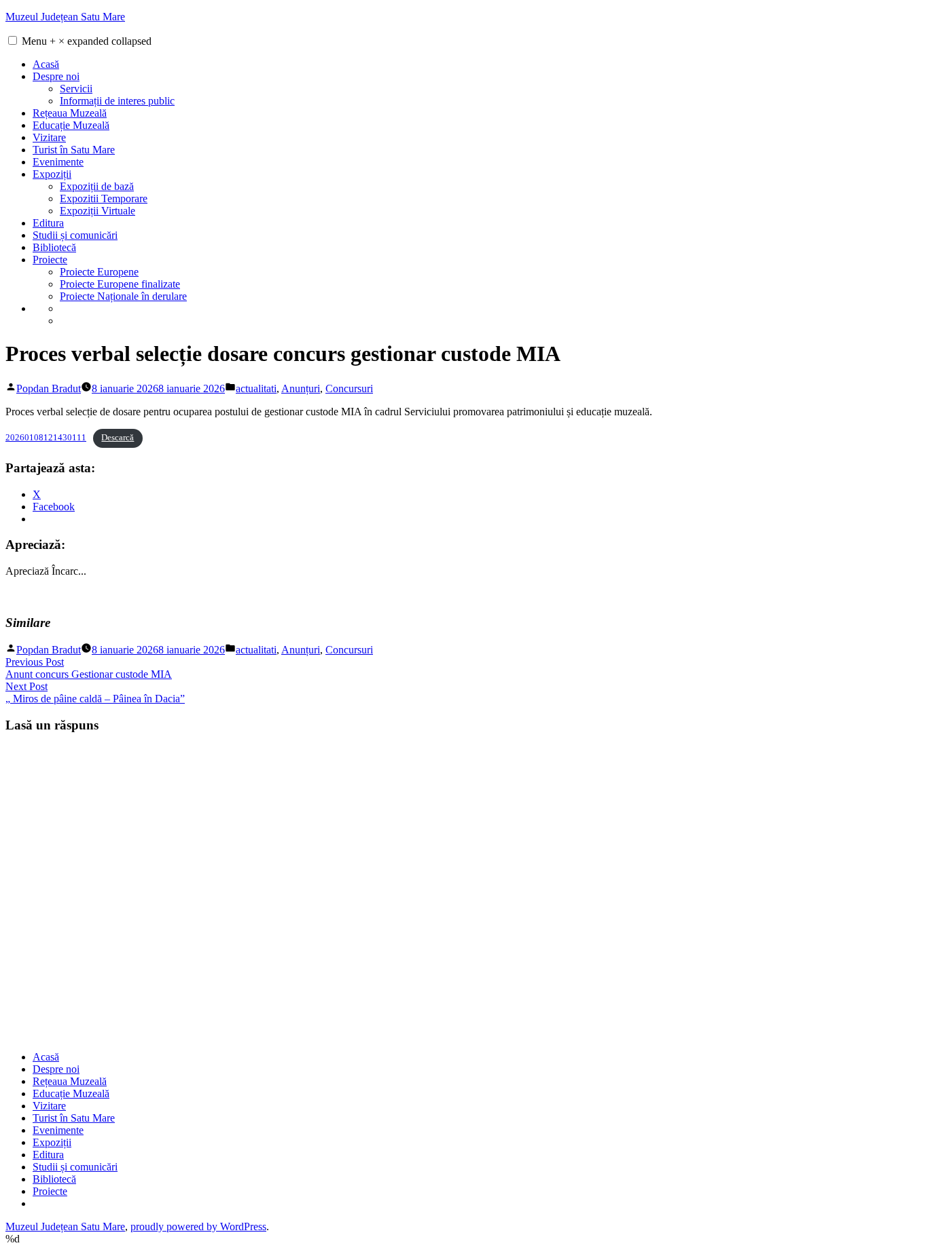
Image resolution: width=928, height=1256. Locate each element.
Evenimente (58, 162)
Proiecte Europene (99, 272)
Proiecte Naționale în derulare (123, 296)
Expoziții (52, 174)
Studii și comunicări (75, 235)
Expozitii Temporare (103, 198)
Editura (48, 223)
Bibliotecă (54, 247)
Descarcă (117, 437)
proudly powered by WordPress (198, 1226)
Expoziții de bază (97, 186)
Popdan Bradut (48, 388)
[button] (12, 40)
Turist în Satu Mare (74, 149)
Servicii (76, 88)
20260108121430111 (45, 437)
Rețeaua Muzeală (70, 113)
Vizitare (49, 137)
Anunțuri (300, 388)
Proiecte (50, 259)
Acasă (46, 64)
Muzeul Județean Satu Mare (65, 16)
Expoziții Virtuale (97, 210)
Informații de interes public (117, 101)
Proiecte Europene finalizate (120, 284)
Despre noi (56, 76)
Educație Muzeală (71, 125)
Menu (86, 41)
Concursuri (349, 388)
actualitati (256, 388)
